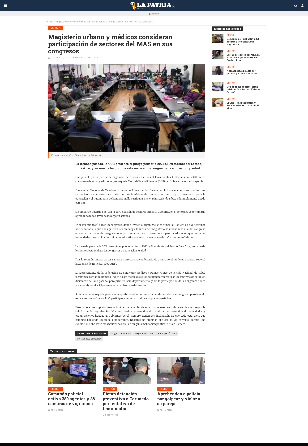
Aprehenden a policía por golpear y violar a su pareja (178, 398)
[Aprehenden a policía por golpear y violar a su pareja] (181, 370)
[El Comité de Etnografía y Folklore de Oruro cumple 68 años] (217, 102)
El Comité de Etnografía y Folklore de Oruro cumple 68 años (243, 106)
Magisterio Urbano (144, 333)
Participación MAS (167, 333)
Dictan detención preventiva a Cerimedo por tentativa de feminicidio (126, 401)
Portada (49, 21)
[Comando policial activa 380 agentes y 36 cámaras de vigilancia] (72, 370)
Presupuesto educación (89, 338)
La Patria (55, 57)
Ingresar (154, 13)
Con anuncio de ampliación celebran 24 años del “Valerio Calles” (243, 89)
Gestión (55, 27)
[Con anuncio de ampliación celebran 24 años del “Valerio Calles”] (217, 86)
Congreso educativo (120, 333)
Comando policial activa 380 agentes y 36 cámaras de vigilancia (71, 398)
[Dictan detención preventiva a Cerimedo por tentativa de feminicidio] (127, 370)
